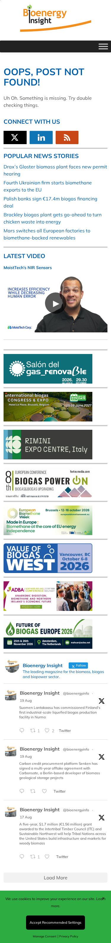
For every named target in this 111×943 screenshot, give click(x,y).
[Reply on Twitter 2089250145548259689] (23, 857)
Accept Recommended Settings (55, 922)
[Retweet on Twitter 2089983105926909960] (35, 791)
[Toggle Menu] (103, 46)
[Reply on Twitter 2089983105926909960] (23, 791)
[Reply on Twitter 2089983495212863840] (23, 731)
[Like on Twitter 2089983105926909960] (46, 791)
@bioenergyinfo (76, 693)
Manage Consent (45, 936)
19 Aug (26, 700)
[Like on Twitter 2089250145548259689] (49, 857)
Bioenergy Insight (39, 693)
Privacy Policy (68, 936)
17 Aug (26, 817)
